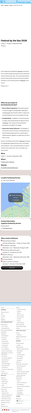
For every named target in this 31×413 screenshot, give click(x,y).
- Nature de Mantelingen (23, 386)
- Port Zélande (5, 349)
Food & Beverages (21, 326)
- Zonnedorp (4, 367)
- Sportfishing (20, 322)
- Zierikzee (19, 369)
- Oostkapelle (20, 384)
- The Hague (19, 356)
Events (18, 328)
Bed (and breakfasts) (6, 330)
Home (2, 307)
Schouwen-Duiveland (22, 364)
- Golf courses (20, 317)
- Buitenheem (4, 335)
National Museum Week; (16, 242)
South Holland (20, 343)
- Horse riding (20, 315)
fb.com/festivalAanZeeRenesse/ (9, 167)
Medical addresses (21, 336)
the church (7, 113)
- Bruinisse (19, 368)
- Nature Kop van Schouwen (20, 376)
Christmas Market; (8, 259)
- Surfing (18, 319)
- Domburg (19, 388)
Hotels (2, 371)
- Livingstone (4, 345)
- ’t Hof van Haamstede (7, 369)
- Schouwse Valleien (6, 358)
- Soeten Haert (5, 360)
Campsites (4, 332)
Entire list (12, 267)
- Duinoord (4, 339)
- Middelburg (19, 394)
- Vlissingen (19, 392)
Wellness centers (5, 400)
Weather (3, 319)
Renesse (20, 71)
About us (18, 398)
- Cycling (18, 311)
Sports (18, 307)
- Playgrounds (5, 393)
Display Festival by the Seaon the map (16, 198)
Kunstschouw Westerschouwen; (12, 251)
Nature (3, 404)
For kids (3, 316)
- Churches (4, 383)
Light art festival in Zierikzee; (14, 263)
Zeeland (18, 362)
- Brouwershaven (21, 366)
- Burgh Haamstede (21, 373)
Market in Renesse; (16, 256)
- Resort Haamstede (6, 351)
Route (17, 333)
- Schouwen (4, 356)
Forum (18, 338)
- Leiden (18, 345)
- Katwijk (18, 352)
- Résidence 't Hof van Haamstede (7, 353)
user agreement (13, 409)
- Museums (4, 379)
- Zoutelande (19, 390)
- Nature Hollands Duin (22, 349)
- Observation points (6, 387)
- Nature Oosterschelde (22, 371)
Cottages (3, 334)
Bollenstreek (19, 347)
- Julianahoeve (5, 343)
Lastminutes (4, 373)
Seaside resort (5, 312)
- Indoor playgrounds (6, 395)
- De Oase (3, 337)
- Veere (18, 380)
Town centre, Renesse (8, 162)
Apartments (4, 324)
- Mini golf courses (6, 398)
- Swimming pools (21, 309)
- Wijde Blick (4, 361)
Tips (2, 314)
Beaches (3, 378)
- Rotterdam (19, 358)
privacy (18, 409)
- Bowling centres (5, 396)
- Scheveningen (20, 354)
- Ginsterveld (4, 341)
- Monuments (4, 381)
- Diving (18, 320)
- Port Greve (4, 326)
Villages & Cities (5, 402)
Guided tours (4, 406)
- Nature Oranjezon (21, 382)
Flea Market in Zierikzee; (15, 247)
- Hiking (18, 313)
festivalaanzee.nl (7, 228)
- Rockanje (19, 360)
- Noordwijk (19, 351)
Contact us (19, 403)
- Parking (18, 335)
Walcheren (19, 378)
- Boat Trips (4, 391)
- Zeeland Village (5, 363)
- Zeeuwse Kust (5, 328)
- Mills (2, 385)
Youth (2, 318)
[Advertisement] (15, 22)
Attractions (4, 389)
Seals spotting (20, 324)
